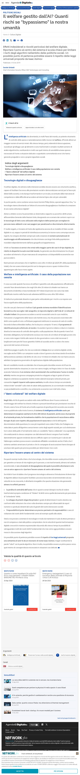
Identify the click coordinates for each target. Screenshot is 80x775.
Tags (18, 730)
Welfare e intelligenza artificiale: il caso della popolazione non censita (32, 169)
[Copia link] (18, 40)
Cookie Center (9, 732)
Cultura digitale (15, 35)
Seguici (33, 724)
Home (5, 35)
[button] (5, 3)
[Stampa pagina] (21, 40)
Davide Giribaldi (8, 67)
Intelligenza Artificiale (8, 8)
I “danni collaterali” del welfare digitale (20, 172)
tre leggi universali (58, 537)
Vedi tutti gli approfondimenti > (66, 718)
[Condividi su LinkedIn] (7, 40)
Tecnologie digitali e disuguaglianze (19, 166)
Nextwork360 (9, 741)
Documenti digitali (48, 8)
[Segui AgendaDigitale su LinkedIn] (42, 725)
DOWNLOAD (32, 609)
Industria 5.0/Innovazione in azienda (67, 8)
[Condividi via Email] (14, 40)
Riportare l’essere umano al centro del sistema (23, 175)
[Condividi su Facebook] (3, 40)
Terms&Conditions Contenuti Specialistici (57, 730)
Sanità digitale (36, 8)
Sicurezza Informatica (23, 8)
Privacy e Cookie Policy (36, 730)
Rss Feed (24, 730)
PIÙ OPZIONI (58, 771)
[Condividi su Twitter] (11, 40)
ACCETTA (20, 771)
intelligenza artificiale (17, 137)
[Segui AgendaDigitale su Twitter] (46, 725)
